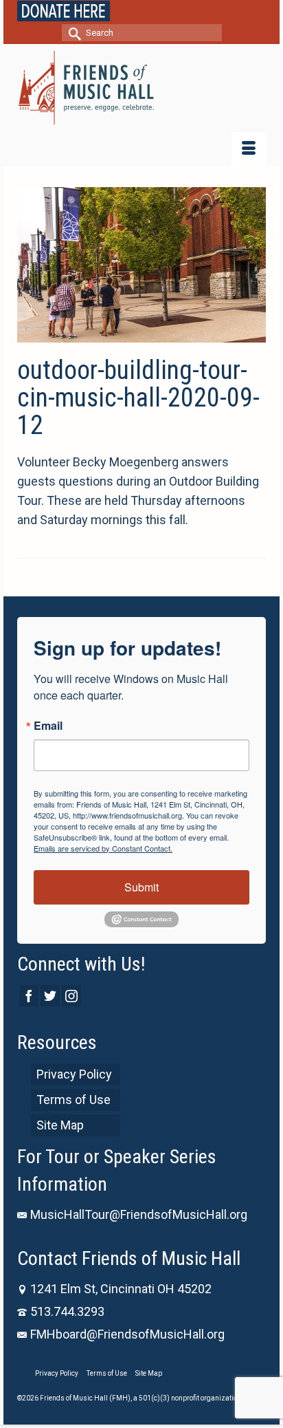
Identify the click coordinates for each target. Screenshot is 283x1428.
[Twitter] (50, 995)
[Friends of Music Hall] (141, 88)
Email (48, 725)
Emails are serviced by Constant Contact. (103, 848)
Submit (141, 887)
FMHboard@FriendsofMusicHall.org (127, 1334)
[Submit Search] (72, 32)
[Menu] (248, 149)
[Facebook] (28, 995)
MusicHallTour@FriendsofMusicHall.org (138, 1214)
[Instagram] (71, 995)
